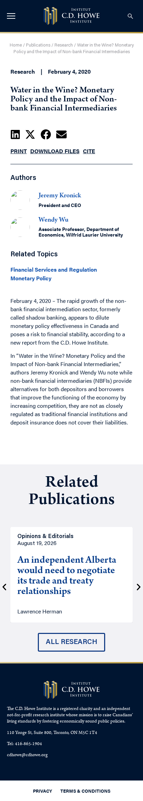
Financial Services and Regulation (53, 269)
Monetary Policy (30, 278)
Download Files (54, 151)
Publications (38, 45)
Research (63, 45)
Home (16, 45)
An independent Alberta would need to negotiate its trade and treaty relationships (66, 576)
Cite (89, 151)
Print (18, 151)
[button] (15, 134)
